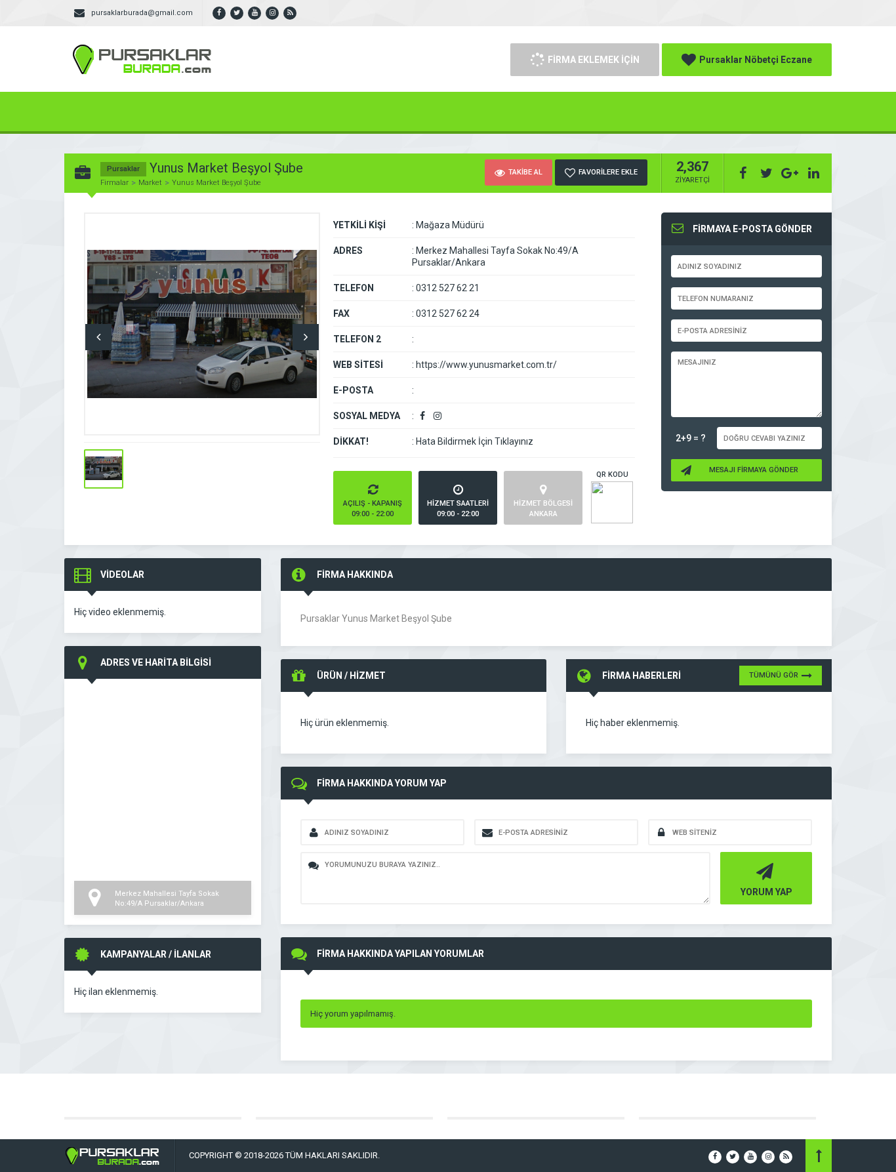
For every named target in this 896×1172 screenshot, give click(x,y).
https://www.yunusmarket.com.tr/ (486, 364)
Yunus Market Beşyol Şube (216, 182)
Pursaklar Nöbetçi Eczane (755, 59)
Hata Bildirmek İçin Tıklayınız (474, 441)
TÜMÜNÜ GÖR (773, 675)
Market (150, 182)
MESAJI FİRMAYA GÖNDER (753, 470)
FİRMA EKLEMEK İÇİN (594, 59)
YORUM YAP (766, 892)
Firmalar (114, 182)
